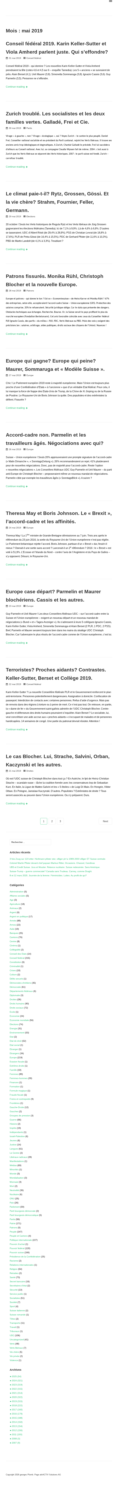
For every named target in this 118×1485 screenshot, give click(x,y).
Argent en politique (19, 916)
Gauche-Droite (17, 1107)
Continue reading (15, 86)
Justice (13, 1144)
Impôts (13, 1128)
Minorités (14, 1169)
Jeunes (13, 1140)
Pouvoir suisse (17, 1252)
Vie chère (14, 1352)
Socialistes (15, 1298)
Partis (29, 128)
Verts (12, 1343)
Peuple (13, 1231)
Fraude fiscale (17, 1095)
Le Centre (14, 1153)
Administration (17, 891)
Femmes (14, 1074)
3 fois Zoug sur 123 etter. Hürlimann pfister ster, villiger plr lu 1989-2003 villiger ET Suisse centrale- (58, 859)
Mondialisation (17, 1178)
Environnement (17, 1032)
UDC (12, 1335)
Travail (13, 1327)
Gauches (14, 1111)
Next (105, 821)
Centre (13, 941)
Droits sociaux (16, 1007)
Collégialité (15, 949)
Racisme (14, 1260)
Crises (13, 970)
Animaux (14, 908)
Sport (12, 1306)
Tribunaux (14, 1331)
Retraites (14, 1273)
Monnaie (14, 1182)
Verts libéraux (16, 1348)
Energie (13, 1028)
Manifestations (17, 1161)
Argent (13, 912)
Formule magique (18, 1090)
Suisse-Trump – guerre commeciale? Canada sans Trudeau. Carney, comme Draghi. (51, 871)
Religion (14, 1269)
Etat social (15, 1045)
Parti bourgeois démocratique (24, 1215)
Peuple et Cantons (19, 1236)
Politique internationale (21, 1240)
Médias (13, 1165)
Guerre (13, 1119)
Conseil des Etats (18, 954)
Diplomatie (15, 995)
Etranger (14, 1049)
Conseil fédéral (33, 58)
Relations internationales (22, 1265)
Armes (13, 925)
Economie (14, 1016)
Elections (30, 216)
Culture (13, 974)
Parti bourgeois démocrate (22, 1211)
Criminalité (15, 966)
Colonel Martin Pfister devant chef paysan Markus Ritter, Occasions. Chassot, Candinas (52, 863)
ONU (12, 1198)
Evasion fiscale (17, 1061)
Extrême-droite (17, 1066)
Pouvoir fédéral (17, 1248)
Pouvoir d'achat (17, 1244)
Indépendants (16, 1132)
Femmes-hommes (19, 1078)
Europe (29, 375)
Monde (13, 1173)
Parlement (15, 1207)
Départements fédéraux (21, 991)
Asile (12, 929)
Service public (16, 1294)
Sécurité (14, 1290)
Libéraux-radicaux (18, 1157)
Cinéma (13, 945)
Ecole (12, 1012)
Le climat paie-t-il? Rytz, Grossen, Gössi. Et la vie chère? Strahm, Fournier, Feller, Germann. (57, 202)
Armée (13, 920)
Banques (14, 933)
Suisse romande (18, 1314)
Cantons (14, 937)
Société (13, 1302)
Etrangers (14, 1053)
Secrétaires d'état (18, 1285)
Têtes (12, 1319)
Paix (12, 1202)
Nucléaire (14, 1194)
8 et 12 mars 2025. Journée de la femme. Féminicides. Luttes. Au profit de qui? (48, 875)
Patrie (12, 1223)
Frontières (15, 1103)
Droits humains (17, 1003)
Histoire (13, 1124)
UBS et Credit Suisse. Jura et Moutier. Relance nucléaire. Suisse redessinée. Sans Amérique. (55, 867)
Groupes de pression (20, 1115)
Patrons (30, 290)
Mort (12, 1186)
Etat (12, 1037)
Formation (15, 1086)
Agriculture (15, 904)
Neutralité (14, 1190)
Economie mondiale (19, 1020)
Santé (12, 1277)
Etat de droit (16, 1041)
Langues (14, 1149)
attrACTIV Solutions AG (50, 1474)
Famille (13, 1070)
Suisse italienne (17, 1310)
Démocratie (15, 987)
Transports (15, 1323)
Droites (29, 771)
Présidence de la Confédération (25, 1256)
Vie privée (14, 1356)
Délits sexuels (16, 978)
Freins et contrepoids (20, 1099)
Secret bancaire (17, 1281)
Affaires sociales (18, 896)
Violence (14, 1360)
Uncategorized (17, 1339)
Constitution (15, 962)
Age (12, 900)
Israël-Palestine (17, 1136)
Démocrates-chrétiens (20, 983)
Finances (14, 1082)
